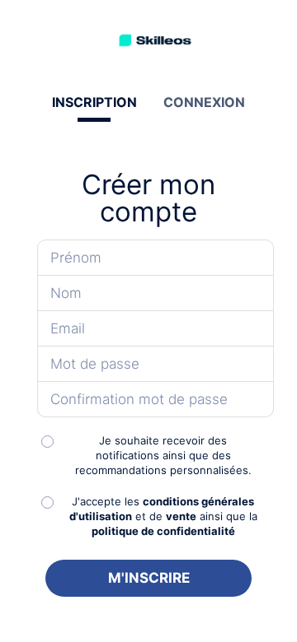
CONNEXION (204, 102)
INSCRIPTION (94, 102)
